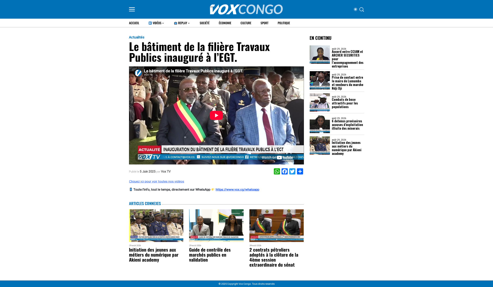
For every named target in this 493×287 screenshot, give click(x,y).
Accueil (134, 23)
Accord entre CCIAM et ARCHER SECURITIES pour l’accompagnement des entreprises (347, 59)
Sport (264, 23)
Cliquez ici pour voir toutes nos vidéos (156, 181)
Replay (182, 23)
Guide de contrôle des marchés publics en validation (210, 254)
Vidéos (156, 23)
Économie (225, 23)
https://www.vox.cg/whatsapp (237, 189)
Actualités (136, 37)
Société (205, 23)
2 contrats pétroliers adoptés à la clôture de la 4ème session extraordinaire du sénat (273, 257)
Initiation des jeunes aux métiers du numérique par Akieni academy (346, 148)
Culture (246, 23)
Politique (284, 23)
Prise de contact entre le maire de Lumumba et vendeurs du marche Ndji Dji (347, 82)
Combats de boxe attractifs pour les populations (345, 103)
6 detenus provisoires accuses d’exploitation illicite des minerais (347, 124)
